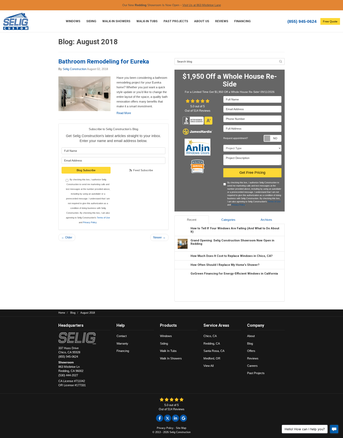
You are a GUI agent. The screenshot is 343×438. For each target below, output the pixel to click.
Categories (228, 219)
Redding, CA (211, 343)
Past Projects (256, 373)
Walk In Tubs (168, 351)
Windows (166, 336)
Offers (251, 351)
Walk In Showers (171, 358)
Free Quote (330, 21)
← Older (66, 237)
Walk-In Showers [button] (116, 21)
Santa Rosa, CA (213, 351)
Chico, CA (210, 336)
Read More (124, 113)
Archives (266, 219)
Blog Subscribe (86, 170)
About (251, 336)
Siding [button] (91, 21)
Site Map (181, 427)
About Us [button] (201, 21)
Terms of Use (103, 217)
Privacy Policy (89, 222)
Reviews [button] (221, 21)
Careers (252, 365)
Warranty (122, 343)
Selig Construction (74, 69)
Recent (191, 219)
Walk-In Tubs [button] (147, 21)
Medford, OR (211, 358)
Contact (122, 336)
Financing (123, 351)
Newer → (159, 237)
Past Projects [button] (176, 21)
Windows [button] (73, 21)
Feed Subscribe (142, 170)
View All (208, 365)
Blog (250, 343)
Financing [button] (242, 21)
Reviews (252, 358)
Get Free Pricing (252, 173)
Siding (164, 343)
